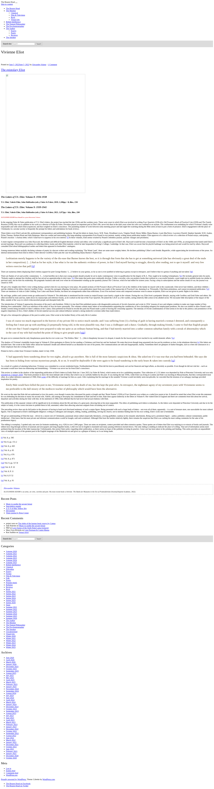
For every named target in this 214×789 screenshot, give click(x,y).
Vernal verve (24, 532)
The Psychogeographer (15, 26)
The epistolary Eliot (13, 69)
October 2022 (11, 731)
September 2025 (12, 671)
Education (10, 569)
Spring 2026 (11, 603)
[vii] (2, 463)
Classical (14, 13)
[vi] (207, 289)
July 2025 (10, 675)
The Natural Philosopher (15, 24)
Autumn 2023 (11, 558)
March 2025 (10, 682)
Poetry (13, 33)
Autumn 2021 (11, 554)
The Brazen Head (13, 8)
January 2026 (11, 664)
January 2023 (11, 727)
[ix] (173, 338)
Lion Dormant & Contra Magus (37, 530)
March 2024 (10, 702)
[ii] (33, 266)
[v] (73, 278)
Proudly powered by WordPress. (13, 779)
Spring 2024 (11, 598)
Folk (8, 578)
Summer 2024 (11, 614)
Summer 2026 (11, 618)
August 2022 (11, 736)
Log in (8, 768)
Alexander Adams (39, 65)
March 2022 (10, 740)
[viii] (82, 332)
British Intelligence (13, 22)
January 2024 (11, 704)
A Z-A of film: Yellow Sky (16, 508)
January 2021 (11, 753)
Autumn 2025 (11, 563)
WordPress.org (11, 775)
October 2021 (11, 747)
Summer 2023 (11, 612)
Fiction (8, 574)
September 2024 (12, 691)
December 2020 (12, 756)
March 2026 (10, 662)
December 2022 (12, 729)
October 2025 (11, 669)
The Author (10, 28)
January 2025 (11, 687)
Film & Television (18, 15)
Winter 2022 (11, 641)
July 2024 (10, 696)
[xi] (173, 360)
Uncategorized (11, 632)
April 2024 (10, 700)
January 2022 (11, 742)
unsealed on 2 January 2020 (12, 375)
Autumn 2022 (11, 556)
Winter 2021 (11, 638)
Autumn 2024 (11, 560)
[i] (68, 238)
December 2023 (12, 707)
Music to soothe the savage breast (19, 504)
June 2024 (10, 698)
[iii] (191, 272)
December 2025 (12, 667)
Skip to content (7, 4)
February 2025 (11, 684)
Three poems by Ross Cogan (17, 513)
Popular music (11, 583)
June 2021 (10, 749)
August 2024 (11, 693)
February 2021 (11, 751)
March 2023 (10, 722)
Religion (9, 585)
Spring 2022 (11, 594)
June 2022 (10, 738)
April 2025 (10, 680)
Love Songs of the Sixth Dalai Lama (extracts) (30, 528)
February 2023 (11, 724)
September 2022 (12, 733)
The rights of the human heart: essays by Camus (36, 523)
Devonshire (10, 511)
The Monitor (11, 11)
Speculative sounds (13, 506)
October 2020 (11, 758)
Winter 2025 (11, 647)
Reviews (14, 35)
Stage (8, 605)
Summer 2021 (11, 607)
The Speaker (11, 37)
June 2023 (10, 718)
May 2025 (10, 678)
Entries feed (10, 771)
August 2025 (11, 673)
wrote (43, 377)
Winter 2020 (11, 636)
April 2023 (10, 720)
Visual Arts (15, 20)
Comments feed (12, 773)
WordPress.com (48, 779)
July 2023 (10, 716)
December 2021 (12, 745)
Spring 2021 (11, 592)
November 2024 (12, 689)
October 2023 (11, 709)
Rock (13, 17)
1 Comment (52, 65)
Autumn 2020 (11, 551)
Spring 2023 (11, 596)
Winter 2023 (11, 643)
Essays (13, 31)
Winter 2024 (11, 645)
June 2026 (10, 658)
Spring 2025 (11, 600)
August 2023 (11, 713)
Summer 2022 (11, 609)
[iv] (181, 276)
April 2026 (10, 660)
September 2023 (12, 711)
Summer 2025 (11, 616)
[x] (198, 342)
